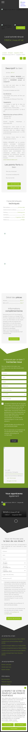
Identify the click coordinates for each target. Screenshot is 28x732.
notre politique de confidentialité (10, 721)
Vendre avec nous (6, 667)
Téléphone (5, 386)
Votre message (7, 398)
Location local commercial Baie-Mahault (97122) (12, 642)
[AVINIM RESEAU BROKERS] (23, 2)
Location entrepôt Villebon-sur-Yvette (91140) (13, 645)
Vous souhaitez (5, 393)
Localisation (5, 569)
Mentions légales (5, 684)
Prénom (5, 373)
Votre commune (7, 390)
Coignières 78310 (18, 53)
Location (4, 53)
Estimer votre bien (6, 664)
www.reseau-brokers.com (10, 159)
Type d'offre (5, 562)
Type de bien (5, 566)
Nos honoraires (5, 679)
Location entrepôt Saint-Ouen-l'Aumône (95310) (12, 654)
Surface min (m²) (7, 578)
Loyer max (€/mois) (8, 574)
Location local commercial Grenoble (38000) (13, 650)
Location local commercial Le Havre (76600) (13, 639)
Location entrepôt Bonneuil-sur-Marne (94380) (13, 648)
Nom (4, 377)
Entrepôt (10, 53)
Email (4, 381)
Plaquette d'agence (6, 681)
